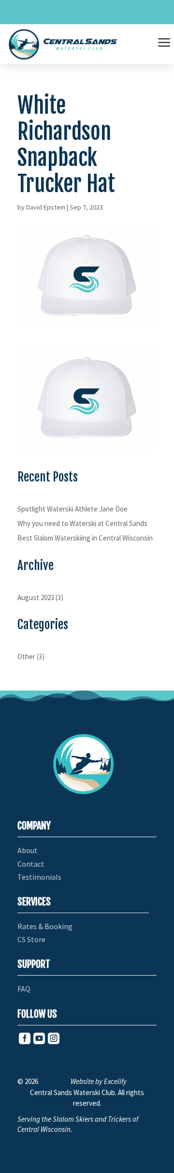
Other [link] (26, 656)
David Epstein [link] (45, 207)
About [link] (27, 850)
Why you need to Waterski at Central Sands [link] (82, 523)
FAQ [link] (23, 988)
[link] (63, 44)
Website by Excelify (99, 1081)
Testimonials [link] (39, 877)
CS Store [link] (31, 939)
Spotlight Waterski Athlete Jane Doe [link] (72, 508)
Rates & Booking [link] (44, 926)
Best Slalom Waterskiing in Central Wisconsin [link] (85, 537)
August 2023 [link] (35, 597)
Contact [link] (30, 864)
